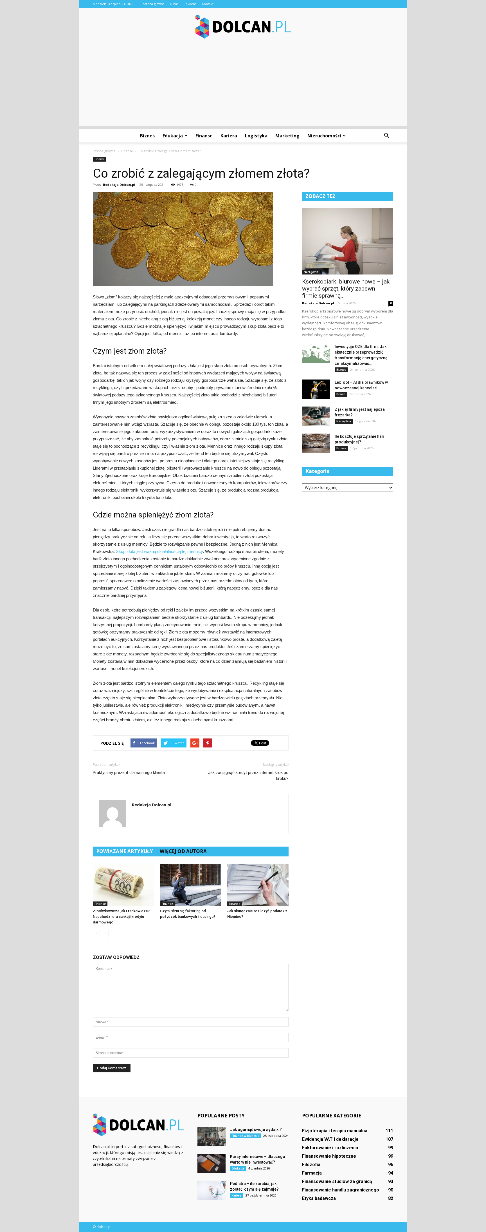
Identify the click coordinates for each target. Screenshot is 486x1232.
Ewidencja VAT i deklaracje (330, 1139)
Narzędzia (311, 272)
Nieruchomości (324, 136)
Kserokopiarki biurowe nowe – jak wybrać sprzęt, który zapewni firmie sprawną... (346, 288)
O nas (174, 4)
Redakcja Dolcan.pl (119, 184)
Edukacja (173, 136)
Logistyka (256, 136)
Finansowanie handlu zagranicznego (340, 1190)
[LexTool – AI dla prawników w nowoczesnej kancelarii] (316, 389)
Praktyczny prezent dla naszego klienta (129, 772)
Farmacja (312, 1173)
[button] (386, 135)
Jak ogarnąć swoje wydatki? (256, 1129)
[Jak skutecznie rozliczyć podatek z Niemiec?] (258, 885)
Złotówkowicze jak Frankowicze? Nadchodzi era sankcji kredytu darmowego (121, 916)
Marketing (287, 136)
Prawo (340, 394)
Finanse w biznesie (245, 1136)
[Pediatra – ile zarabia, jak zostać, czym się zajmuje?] (211, 1190)
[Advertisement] (243, 86)
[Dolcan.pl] (243, 27)
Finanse (204, 136)
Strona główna (154, 4)
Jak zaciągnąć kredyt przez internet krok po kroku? (248, 775)
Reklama (190, 4)
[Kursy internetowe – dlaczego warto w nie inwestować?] (211, 1163)
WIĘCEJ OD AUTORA (183, 851)
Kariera (228, 136)
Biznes (147, 136)
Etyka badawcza (319, 1198)
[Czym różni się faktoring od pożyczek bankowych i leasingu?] (190, 885)
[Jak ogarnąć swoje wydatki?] (211, 1136)
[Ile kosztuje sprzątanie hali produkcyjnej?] (316, 443)
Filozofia (311, 1164)
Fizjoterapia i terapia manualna (334, 1130)
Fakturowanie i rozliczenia (330, 1147)
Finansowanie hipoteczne (329, 1156)
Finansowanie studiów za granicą (337, 1181)
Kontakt (207, 4)
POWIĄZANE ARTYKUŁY (124, 851)
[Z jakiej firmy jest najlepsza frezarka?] (316, 416)
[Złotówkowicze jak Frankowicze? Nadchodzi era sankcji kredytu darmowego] (123, 885)
